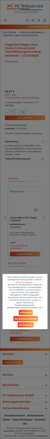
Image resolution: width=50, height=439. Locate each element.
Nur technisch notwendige (26, 318)
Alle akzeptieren (26, 325)
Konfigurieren (25, 312)
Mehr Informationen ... (25, 282)
